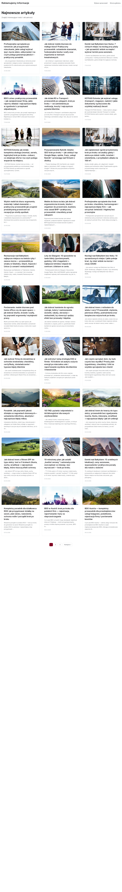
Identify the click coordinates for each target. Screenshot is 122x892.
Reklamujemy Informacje (15, 3)
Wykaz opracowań (101, 3)
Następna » (67, 544)
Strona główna (115, 3)
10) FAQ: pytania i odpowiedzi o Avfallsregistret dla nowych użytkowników (58, 413)
